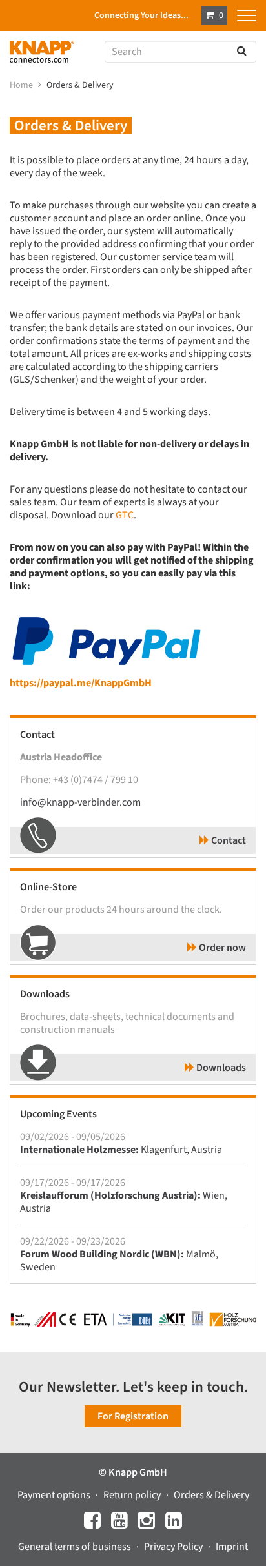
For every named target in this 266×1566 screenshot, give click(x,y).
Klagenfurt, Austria (121, 1150)
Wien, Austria (123, 1201)
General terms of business (75, 1547)
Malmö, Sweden (119, 1260)
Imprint (232, 1547)
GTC (125, 515)
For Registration (133, 1416)
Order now (221, 948)
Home (22, 85)
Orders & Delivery (81, 85)
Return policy (133, 1495)
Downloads (220, 1068)
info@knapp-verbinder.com (80, 802)
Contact (227, 840)
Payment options (54, 1495)
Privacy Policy (174, 1547)
